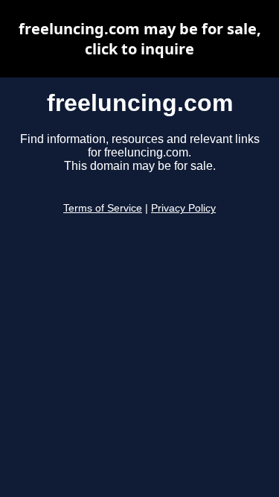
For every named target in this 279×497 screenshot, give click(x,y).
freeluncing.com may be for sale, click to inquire (140, 39)
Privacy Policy (183, 208)
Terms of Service (102, 208)
